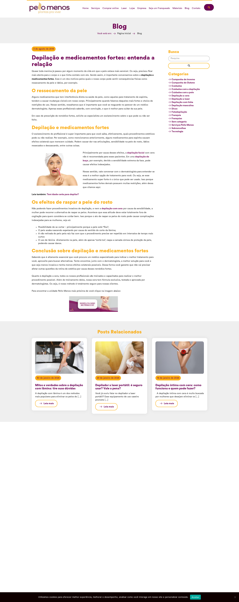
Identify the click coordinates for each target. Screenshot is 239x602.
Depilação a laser (181, 99)
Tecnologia (177, 131)
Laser (124, 8)
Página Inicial (124, 33)
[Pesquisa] (189, 66)
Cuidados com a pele (183, 92)
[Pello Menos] (50, 8)
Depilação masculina (183, 105)
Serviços (95, 8)
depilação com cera (112, 208)
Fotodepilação (179, 112)
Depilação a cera (180, 96)
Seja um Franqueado (159, 8)
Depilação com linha (182, 102)
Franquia (176, 115)
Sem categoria (179, 122)
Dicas (174, 109)
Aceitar (195, 597)
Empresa (141, 8)
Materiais (177, 8)
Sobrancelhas (179, 128)
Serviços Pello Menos (183, 125)
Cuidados (177, 86)
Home (85, 8)
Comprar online (110, 8)
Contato (196, 8)
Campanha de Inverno (183, 79)
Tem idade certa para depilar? (63, 194)
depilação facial (135, 153)
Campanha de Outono (183, 83)
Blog (187, 8)
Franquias (177, 118)
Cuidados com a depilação (186, 89)
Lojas (132, 8)
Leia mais (49, 403)
